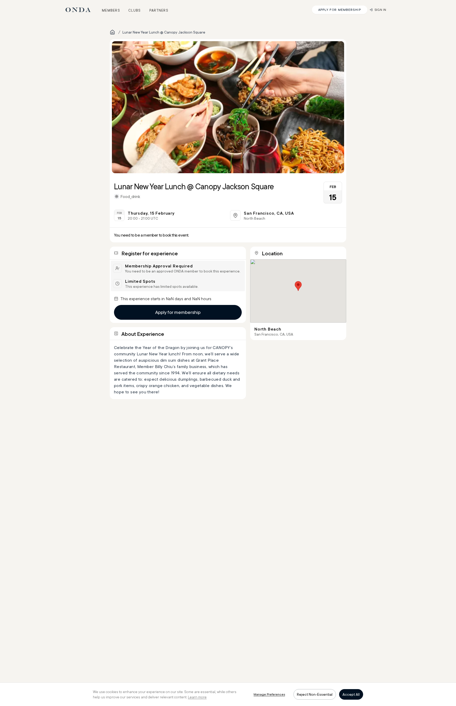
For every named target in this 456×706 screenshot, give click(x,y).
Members (111, 10)
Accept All (351, 694)
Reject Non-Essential (314, 694)
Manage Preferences (269, 694)
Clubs (135, 10)
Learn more (197, 697)
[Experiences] (112, 32)
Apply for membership (178, 312)
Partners (158, 10)
